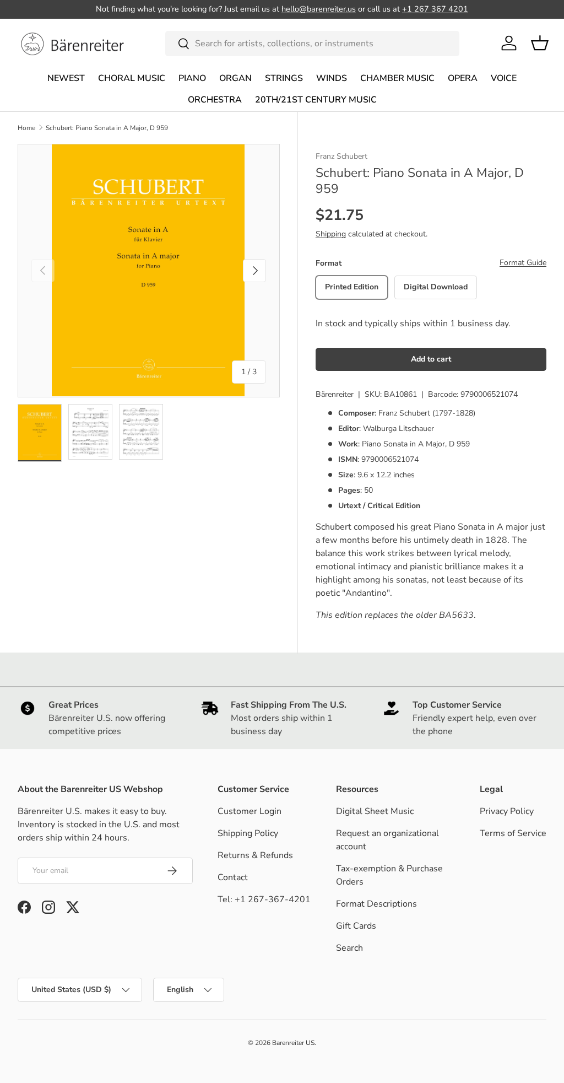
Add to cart (431, 359)
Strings (284, 78)
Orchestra (215, 100)
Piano (192, 78)
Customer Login (249, 811)
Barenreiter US (293, 1042)
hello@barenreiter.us (318, 8)
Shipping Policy (248, 833)
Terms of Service (513, 833)
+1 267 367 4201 (435, 8)
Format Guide (523, 262)
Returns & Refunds (255, 855)
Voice (504, 78)
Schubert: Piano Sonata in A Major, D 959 (107, 127)
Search (349, 948)
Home (26, 127)
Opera (463, 78)
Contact (233, 877)
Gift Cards (356, 926)
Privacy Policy (507, 811)
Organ (235, 78)
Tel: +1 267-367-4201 (264, 899)
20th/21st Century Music (316, 100)
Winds (331, 78)
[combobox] (312, 43)
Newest (66, 78)
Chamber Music (397, 78)
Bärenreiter (335, 394)
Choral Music (131, 78)
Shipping (331, 234)
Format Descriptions (376, 904)
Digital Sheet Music (375, 811)
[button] (540, 43)
